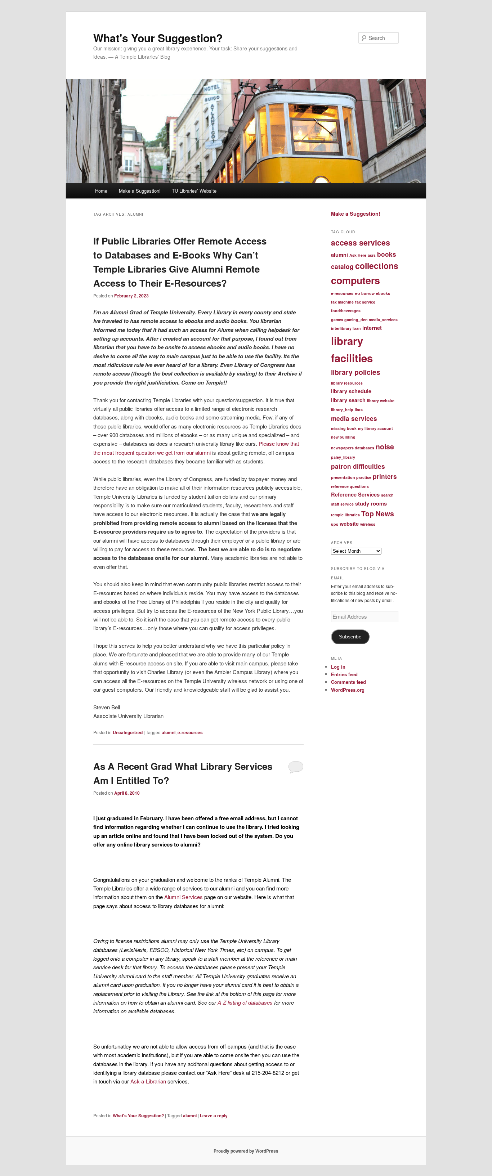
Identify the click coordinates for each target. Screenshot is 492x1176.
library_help (342, 409)
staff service (342, 504)
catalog (342, 266)
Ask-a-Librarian (148, 1081)
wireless (367, 524)
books (386, 254)
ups (334, 524)
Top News (377, 513)
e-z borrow (365, 293)
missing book (344, 428)
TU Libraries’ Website (194, 190)
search (387, 495)
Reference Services (355, 494)
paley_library (343, 457)
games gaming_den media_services (364, 319)
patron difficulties (358, 466)
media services (354, 418)
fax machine (342, 302)
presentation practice (351, 477)
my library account (375, 428)
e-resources (190, 732)
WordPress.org (347, 689)
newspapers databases (352, 447)
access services (360, 242)
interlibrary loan (346, 328)
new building (343, 437)
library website (380, 400)
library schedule (351, 391)
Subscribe (350, 636)
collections (376, 265)
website (349, 523)
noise (385, 446)
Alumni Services (184, 897)
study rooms (371, 503)
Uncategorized (128, 732)
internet (372, 327)
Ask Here (357, 255)
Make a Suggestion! (140, 190)
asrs (372, 255)
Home (101, 190)
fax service (365, 302)
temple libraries (345, 514)
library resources (347, 383)
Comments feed (348, 681)
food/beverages (346, 310)
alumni (168, 732)
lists (359, 409)
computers (355, 280)
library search (348, 400)
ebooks (383, 293)
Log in (338, 666)
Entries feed (344, 674)
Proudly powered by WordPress (246, 1151)
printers (385, 476)
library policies (355, 372)
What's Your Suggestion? (158, 37)
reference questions (350, 486)
